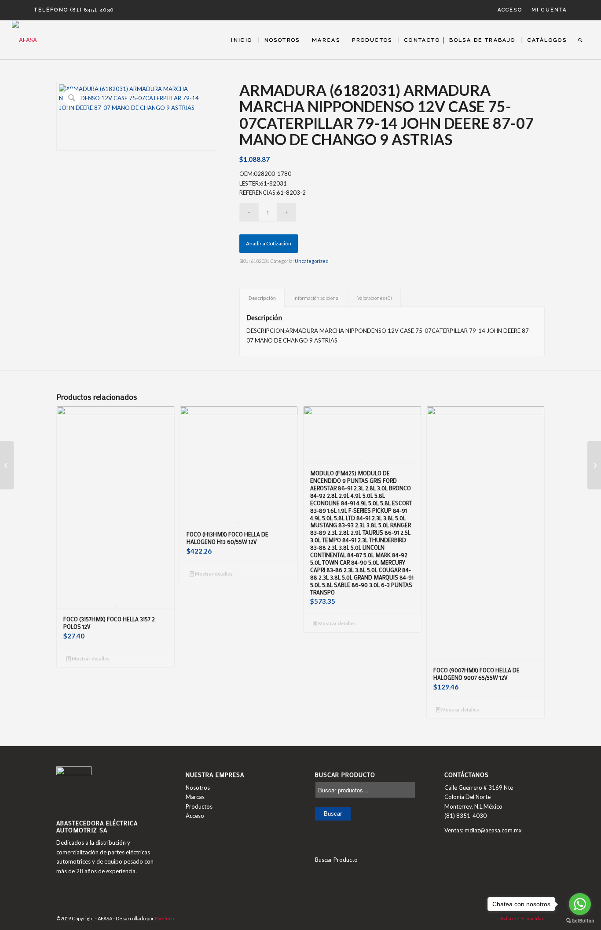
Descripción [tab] (262, 298)
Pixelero (164, 918)
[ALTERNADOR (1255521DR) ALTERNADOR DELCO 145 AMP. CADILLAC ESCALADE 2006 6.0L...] (594, 465)
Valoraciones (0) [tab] (374, 298)
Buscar (333, 813)
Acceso (510, 10)
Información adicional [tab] (316, 298)
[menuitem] (510, 10)
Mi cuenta (549, 10)
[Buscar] (580, 40)
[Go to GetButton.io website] (580, 921)
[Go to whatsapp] (580, 904)
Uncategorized (312, 261)
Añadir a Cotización (268, 243)
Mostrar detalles (90, 658)
